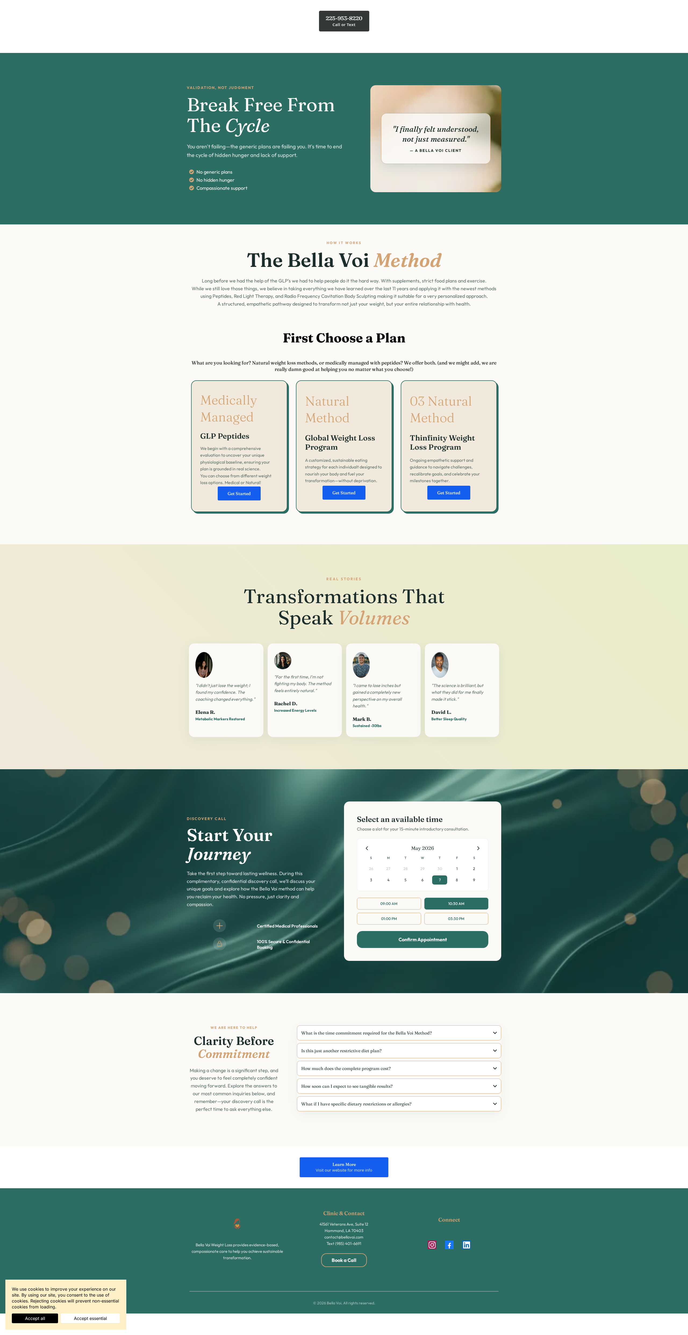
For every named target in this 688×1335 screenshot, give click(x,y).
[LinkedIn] (466, 1245)
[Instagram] (432, 1245)
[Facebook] (449, 1245)
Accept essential (90, 1318)
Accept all (35, 1318)
